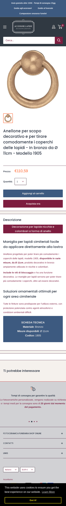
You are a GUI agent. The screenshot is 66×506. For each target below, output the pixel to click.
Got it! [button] (33, 500)
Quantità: (8, 181)
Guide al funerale (45, 8)
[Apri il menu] (4, 27)
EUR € (25, 470)
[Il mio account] (53, 27)
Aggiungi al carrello (33, 193)
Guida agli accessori (23, 8)
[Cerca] (59, 40)
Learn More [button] (48, 492)
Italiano (8, 470)
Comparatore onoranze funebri (33, 13)
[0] (60, 27)
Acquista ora (33, 203)
